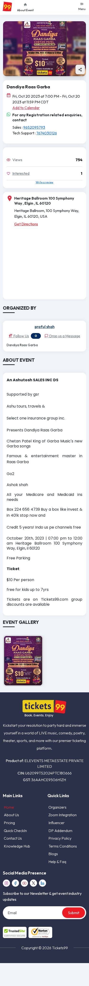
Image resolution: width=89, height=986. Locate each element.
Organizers (57, 807)
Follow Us (21, 336)
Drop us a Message (64, 336)
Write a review (44, 182)
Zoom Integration (62, 814)
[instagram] (6, 883)
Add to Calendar (26, 107)
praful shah (45, 326)
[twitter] (33, 883)
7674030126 (46, 133)
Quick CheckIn (15, 830)
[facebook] (15, 883)
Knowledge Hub (17, 846)
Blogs (53, 853)
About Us (11, 814)
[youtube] (24, 883)
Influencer (56, 822)
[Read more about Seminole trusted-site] (27, 932)
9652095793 (34, 127)
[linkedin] (42, 883)
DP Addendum (60, 830)
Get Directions (26, 224)
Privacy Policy (59, 838)
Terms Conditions (62, 846)
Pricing (9, 822)
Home (9, 807)
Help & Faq (57, 861)
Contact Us (13, 838)
